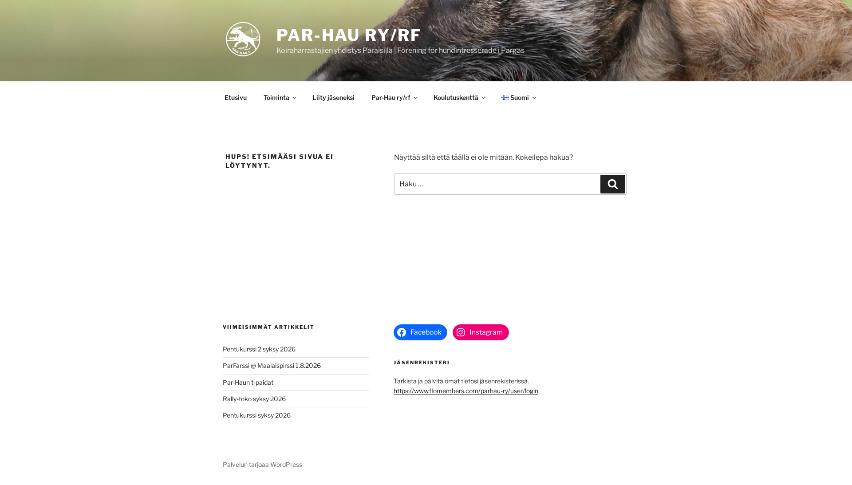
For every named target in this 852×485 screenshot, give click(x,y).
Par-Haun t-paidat (248, 382)
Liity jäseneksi (333, 97)
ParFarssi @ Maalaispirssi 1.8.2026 (272, 365)
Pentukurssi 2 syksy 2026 (259, 349)
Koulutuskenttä (456, 97)
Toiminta (276, 97)
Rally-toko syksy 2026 (254, 398)
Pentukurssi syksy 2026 (257, 415)
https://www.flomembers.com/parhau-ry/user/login (466, 390)
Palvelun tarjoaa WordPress (262, 464)
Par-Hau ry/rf (349, 35)
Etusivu (236, 97)
